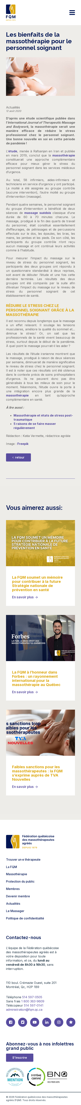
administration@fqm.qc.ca (24, 1009)
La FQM (11, 867)
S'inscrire (19, 1057)
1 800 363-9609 (32, 1001)
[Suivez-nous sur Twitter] (22, 1022)
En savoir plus (23, 597)
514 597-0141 (33, 1005)
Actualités (13, 903)
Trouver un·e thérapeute (23, 859)
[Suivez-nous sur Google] (70, 1022)
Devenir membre (18, 896)
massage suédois (37, 213)
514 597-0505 (32, 997)
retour (19, 457)
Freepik (22, 444)
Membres (13, 889)
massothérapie (63, 155)
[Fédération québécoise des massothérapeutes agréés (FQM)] (10, 13)
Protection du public (20, 881)
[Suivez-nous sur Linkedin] (46, 1022)
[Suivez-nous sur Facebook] (10, 1022)
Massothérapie (16, 874)
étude (12, 151)
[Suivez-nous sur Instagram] (58, 1022)
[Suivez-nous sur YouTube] (34, 1022)
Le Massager (15, 911)
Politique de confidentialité (25, 918)
